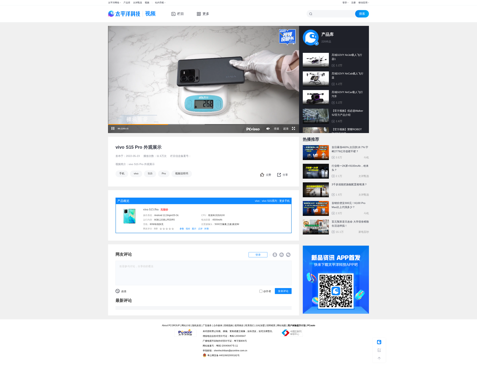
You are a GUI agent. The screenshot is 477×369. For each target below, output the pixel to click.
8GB (156, 219)
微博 (281, 255)
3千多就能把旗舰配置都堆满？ (349, 184)
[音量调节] (268, 128)
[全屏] (293, 128)
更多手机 (284, 200)
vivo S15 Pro (151, 209)
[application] (203, 79)
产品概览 (123, 200)
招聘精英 (270, 325)
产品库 (127, 2)
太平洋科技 (124, 14)
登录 (344, 2)
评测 (206, 228)
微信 (288, 255)
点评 (200, 228)
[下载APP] (336, 248)
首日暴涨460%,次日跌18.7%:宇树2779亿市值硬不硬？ (350, 149)
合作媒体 (217, 325)
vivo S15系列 (269, 200)
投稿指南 (228, 325)
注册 (353, 2)
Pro (164, 173)
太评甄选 (137, 2)
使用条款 (239, 325)
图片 (194, 228)
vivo (136, 173)
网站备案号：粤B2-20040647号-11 (220, 345)
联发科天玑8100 (216, 215)
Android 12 (159, 215)
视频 (147, 2)
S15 (150, 173)
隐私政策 (196, 325)
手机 (121, 173)
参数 (182, 228)
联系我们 (249, 325)
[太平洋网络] (185, 331)
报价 (188, 228)
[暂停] (113, 128)
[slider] (203, 124)
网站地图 (281, 325)
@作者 (267, 291)
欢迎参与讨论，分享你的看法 (136, 266)
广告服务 (207, 325)
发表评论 (283, 291)
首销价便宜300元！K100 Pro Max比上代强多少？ (348, 205)
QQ (275, 255)
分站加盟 (260, 325)
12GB (162, 219)
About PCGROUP (171, 325)
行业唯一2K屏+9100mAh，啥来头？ (350, 167)
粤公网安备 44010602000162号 (223, 355)
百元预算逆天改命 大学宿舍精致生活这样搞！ (350, 223)
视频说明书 (181, 173)
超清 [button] (285, 128)
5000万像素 (221, 224)
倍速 (276, 128)
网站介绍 (185, 325)
